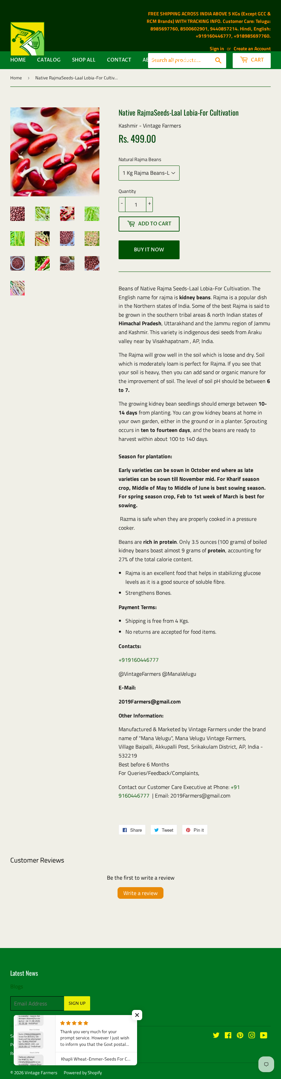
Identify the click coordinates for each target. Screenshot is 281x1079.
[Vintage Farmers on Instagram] (251, 1036)
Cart (257, 60)
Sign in (217, 48)
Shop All (84, 60)
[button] (137, 1015)
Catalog (49, 60)
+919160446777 (139, 660)
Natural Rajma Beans (140, 159)
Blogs (16, 986)
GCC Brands (187, 60)
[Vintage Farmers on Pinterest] (240, 1036)
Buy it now (149, 250)
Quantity (127, 191)
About (151, 60)
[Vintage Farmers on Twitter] (216, 1036)
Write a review (140, 893)
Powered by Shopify (83, 1072)
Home (18, 60)
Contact (119, 60)
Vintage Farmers (41, 1072)
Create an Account (252, 48)
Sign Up (77, 1003)
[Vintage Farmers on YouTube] (263, 1036)
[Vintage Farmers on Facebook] (228, 1036)
